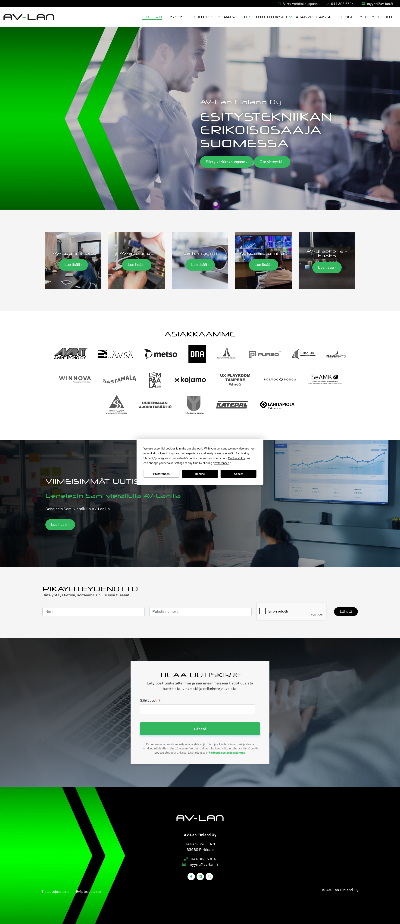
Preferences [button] (221, 463)
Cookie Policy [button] (236, 458)
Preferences (161, 473)
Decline (200, 473)
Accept (238, 473)
